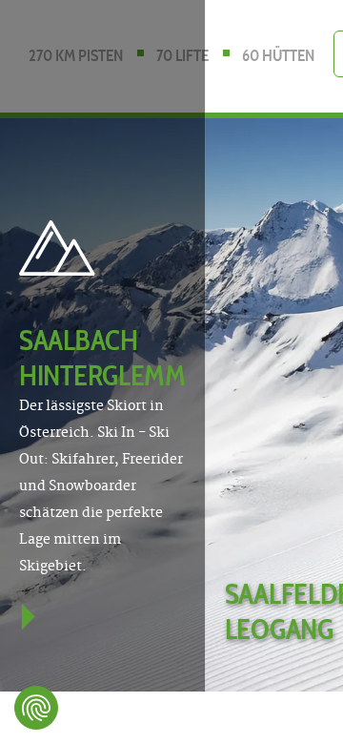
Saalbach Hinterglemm (102, 357)
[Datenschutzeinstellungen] (36, 708)
